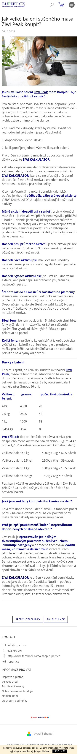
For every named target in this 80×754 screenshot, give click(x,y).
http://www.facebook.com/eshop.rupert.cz (33, 656)
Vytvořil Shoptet (43, 733)
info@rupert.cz (16, 645)
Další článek (56, 619)
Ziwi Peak (41, 92)
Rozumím (60, 751)
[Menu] (71, 4)
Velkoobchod (10, 681)
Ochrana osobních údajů (17, 691)
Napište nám (10, 696)
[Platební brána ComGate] (40, 717)
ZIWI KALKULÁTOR (36, 159)
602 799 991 (14, 650)
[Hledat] (52, 4)
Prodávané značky (13, 686)
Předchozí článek (27, 619)
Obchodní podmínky (14, 700)
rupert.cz (13, 661)
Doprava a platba (12, 677)
